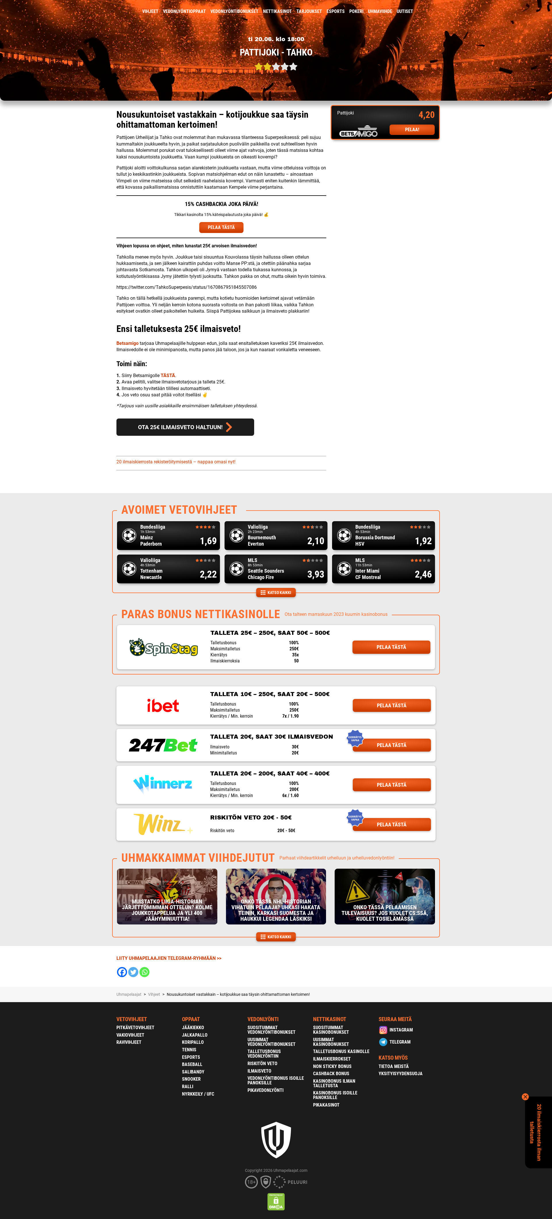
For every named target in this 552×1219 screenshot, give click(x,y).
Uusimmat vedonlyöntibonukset (272, 1042)
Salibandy (193, 1072)
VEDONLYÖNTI (263, 1019)
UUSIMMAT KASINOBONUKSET (331, 1042)
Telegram (400, 1042)
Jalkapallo (195, 1035)
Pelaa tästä (391, 647)
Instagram (401, 1030)
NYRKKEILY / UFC (198, 1094)
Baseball (192, 1064)
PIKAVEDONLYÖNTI (265, 1090)
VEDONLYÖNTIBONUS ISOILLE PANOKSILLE (276, 1080)
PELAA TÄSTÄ (221, 227)
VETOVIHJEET (131, 1019)
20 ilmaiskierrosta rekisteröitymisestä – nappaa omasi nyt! (175, 462)
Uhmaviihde (380, 11)
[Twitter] (133, 972)
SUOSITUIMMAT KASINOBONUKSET (331, 1030)
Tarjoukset (309, 11)
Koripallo (193, 1042)
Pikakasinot (326, 1105)
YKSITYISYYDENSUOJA (401, 1073)
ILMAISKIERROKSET (332, 1059)
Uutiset (405, 11)
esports (336, 11)
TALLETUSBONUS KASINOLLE (341, 1051)
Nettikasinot (277, 11)
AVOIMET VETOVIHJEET (179, 510)
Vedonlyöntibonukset (234, 11)
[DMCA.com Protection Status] (276, 1201)
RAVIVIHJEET (128, 1042)
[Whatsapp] (144, 972)
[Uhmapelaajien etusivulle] (112, 11)
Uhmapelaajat (128, 994)
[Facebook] (122, 972)
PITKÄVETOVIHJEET (135, 1027)
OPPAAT (191, 1019)
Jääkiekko (193, 1027)
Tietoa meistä (394, 1066)
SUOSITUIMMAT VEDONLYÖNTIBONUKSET (272, 1030)
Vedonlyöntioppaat (184, 11)
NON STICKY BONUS (332, 1066)
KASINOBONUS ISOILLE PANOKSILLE (335, 1095)
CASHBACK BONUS (331, 1073)
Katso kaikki (279, 592)
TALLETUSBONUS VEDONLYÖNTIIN (264, 1054)
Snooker (191, 1079)
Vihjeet (150, 11)
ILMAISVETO (259, 1071)
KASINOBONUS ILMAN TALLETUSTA (334, 1083)
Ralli (187, 1086)
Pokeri (356, 11)
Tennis (189, 1049)
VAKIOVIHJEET (130, 1035)
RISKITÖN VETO (262, 1063)
